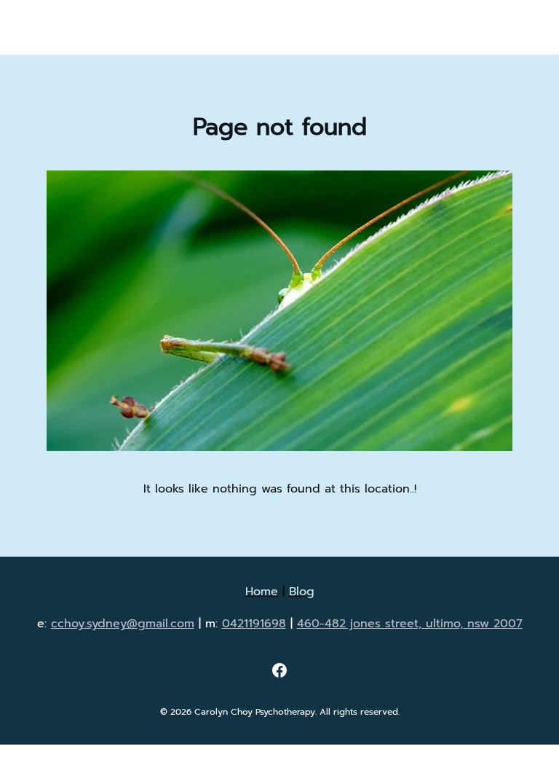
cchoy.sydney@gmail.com (122, 623)
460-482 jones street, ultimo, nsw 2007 (410, 623)
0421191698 (254, 623)
